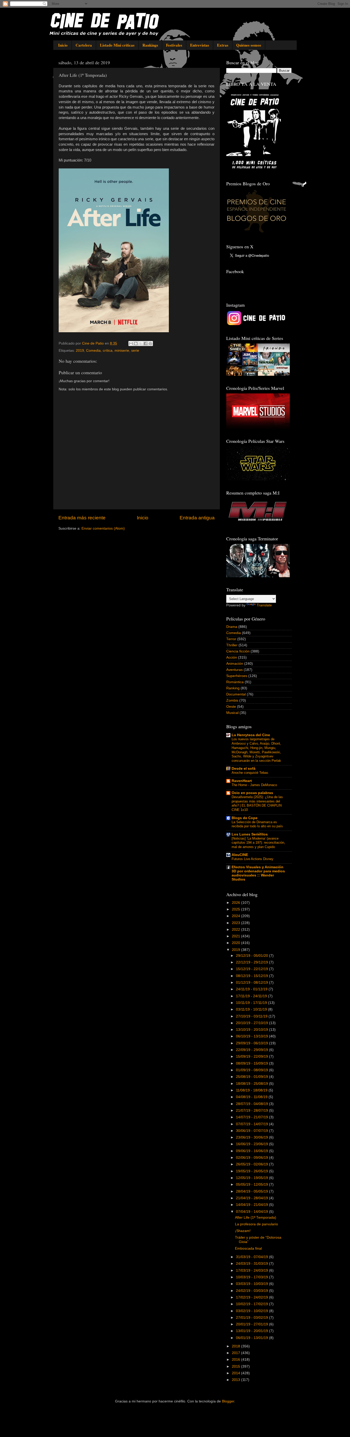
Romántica (235, 682)
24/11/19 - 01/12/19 (252, 989)
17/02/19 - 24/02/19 (252, 1297)
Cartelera (84, 45)
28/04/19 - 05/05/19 (252, 1191)
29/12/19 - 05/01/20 (252, 956)
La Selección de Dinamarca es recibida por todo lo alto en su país (257, 824)
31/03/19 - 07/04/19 (252, 1257)
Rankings (150, 45)
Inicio (63, 45)
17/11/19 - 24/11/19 (252, 996)
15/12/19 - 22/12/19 (252, 969)
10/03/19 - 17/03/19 (252, 1277)
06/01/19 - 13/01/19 (252, 1338)
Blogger (228, 1401)
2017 (236, 1353)
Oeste (231, 707)
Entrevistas (199, 45)
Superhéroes (236, 676)
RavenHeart (242, 781)
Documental (236, 694)
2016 (236, 1359)
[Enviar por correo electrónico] (130, 343)
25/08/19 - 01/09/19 (252, 1077)
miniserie (122, 350)
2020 (236, 943)
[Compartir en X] (140, 343)
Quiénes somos (248, 45)
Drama (231, 627)
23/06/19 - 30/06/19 (252, 1137)
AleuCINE (240, 855)
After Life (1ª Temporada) (255, 1217)
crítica (107, 350)
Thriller (232, 645)
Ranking (233, 688)
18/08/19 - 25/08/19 (252, 1084)
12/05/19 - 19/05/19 (252, 1178)
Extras (222, 45)
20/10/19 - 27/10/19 (252, 1023)
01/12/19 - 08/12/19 (252, 982)
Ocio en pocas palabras (252, 793)
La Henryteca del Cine (251, 735)
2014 (236, 1373)
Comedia (93, 350)
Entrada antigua (197, 517)
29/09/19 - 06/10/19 (252, 1043)
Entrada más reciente (82, 517)
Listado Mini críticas (117, 45)
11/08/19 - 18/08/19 (252, 1090)
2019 (80, 350)
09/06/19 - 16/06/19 (252, 1151)
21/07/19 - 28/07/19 (252, 1110)
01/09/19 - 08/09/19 (252, 1070)
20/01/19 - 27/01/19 (252, 1324)
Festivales (174, 45)
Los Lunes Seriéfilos (250, 834)
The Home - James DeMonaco (254, 785)
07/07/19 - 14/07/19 (252, 1124)
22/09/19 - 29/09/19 (252, 1050)
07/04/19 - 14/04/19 (252, 1212)
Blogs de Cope (245, 818)
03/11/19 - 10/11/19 (252, 1009)
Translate (264, 605)
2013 (236, 1380)
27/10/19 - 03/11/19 (252, 1016)
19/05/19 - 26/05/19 (252, 1171)
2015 (236, 1366)
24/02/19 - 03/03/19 (252, 1291)
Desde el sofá (243, 768)
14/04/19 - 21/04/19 (252, 1205)
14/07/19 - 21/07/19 (252, 1117)
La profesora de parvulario (256, 1224)
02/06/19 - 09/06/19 (252, 1158)
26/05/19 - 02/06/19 (252, 1164)
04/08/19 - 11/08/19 (252, 1097)
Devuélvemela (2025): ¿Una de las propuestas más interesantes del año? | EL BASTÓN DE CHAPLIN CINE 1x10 (257, 803)
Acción (231, 657)
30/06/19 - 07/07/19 (252, 1131)
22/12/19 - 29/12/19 (252, 962)
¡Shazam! (243, 1231)
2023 (236, 923)
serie (135, 350)
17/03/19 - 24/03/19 (252, 1270)
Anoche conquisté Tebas (250, 773)
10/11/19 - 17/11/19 (252, 1003)
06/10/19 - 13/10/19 (252, 1036)
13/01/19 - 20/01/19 (252, 1331)
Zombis (232, 700)
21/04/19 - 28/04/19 (252, 1198)
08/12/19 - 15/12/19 (252, 976)
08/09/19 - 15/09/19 (252, 1063)
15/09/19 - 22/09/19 (252, 1056)
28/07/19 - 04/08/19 (252, 1104)
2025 (236, 909)
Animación (234, 664)
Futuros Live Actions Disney (252, 859)
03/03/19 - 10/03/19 (252, 1284)
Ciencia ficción (238, 651)
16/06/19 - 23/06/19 (252, 1144)
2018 (236, 1346)
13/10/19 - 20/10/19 (252, 1030)
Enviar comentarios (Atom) (103, 528)
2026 (236, 903)
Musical (232, 713)
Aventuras (234, 670)
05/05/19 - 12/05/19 (252, 1184)
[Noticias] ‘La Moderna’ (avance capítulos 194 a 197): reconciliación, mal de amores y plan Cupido (258, 843)
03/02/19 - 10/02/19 (252, 1311)
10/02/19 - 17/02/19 (252, 1304)
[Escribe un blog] (135, 343)
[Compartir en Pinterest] (150, 343)
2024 (236, 916)
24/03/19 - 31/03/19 (252, 1264)
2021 (236, 936)
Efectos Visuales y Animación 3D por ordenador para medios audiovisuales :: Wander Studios (258, 873)
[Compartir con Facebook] (145, 343)
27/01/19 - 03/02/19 (252, 1318)
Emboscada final (248, 1248)
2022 (236, 929)
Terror (231, 639)
